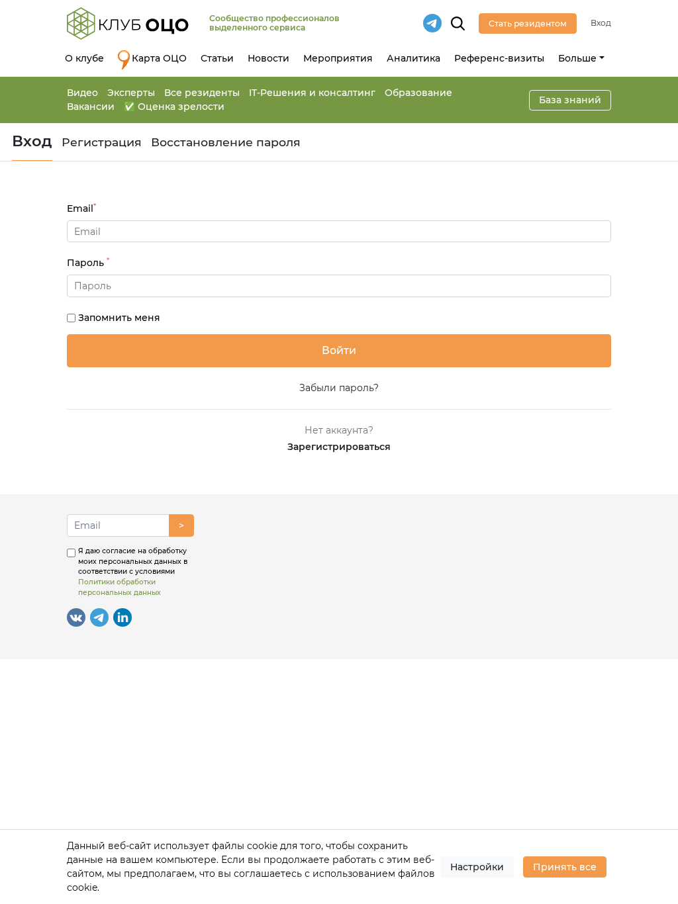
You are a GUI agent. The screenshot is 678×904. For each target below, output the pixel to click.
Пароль (88, 262)
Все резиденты (202, 93)
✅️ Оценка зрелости (174, 107)
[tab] (339, 286)
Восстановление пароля (226, 142)
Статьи (217, 58)
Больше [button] (577, 58)
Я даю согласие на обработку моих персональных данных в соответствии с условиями (132, 572)
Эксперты (131, 93)
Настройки (477, 867)
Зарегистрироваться (339, 447)
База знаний (570, 100)
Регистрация (102, 142)
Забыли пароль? (339, 388)
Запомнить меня (119, 318)
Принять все (565, 867)
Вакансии (91, 107)
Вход (601, 23)
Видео (82, 93)
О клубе (84, 58)
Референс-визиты (499, 58)
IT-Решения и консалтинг (312, 93)
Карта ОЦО (159, 58)
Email (81, 208)
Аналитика (413, 58)
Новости (268, 58)
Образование (418, 93)
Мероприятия (338, 58)
